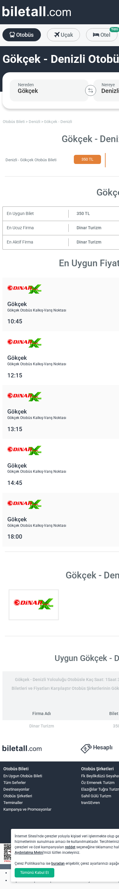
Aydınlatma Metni (29, 852)
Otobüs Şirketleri (17, 796)
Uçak (66, 35)
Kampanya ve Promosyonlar (27, 809)
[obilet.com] (36, 17)
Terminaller (13, 802)
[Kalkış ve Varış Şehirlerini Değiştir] (90, 90)
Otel (108, 33)
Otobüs (24, 35)
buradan (58, 863)
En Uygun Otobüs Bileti (22, 776)
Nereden (26, 84)
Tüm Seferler (14, 782)
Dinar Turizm (89, 227)
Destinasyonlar (16, 789)
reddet (70, 847)
